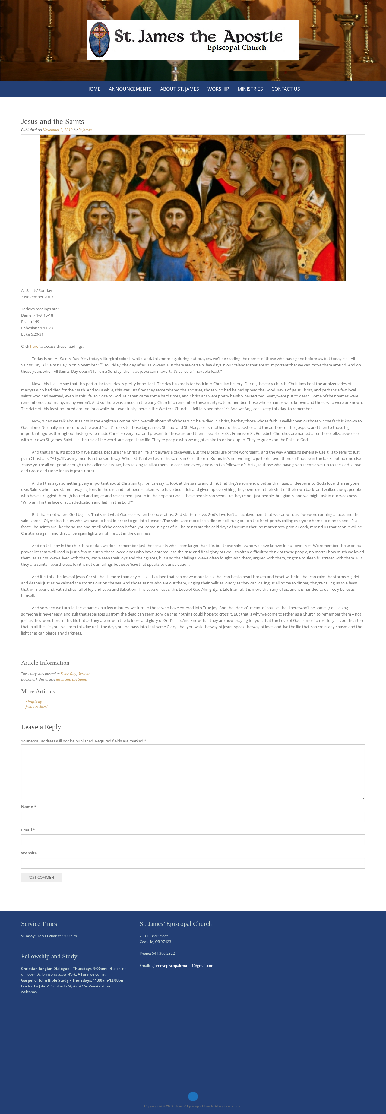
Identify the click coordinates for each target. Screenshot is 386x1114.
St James (85, 129)
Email (28, 830)
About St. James (179, 89)
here (34, 346)
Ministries (250, 89)
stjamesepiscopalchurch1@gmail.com (182, 965)
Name (28, 806)
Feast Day (68, 673)
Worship (218, 89)
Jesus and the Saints (72, 679)
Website (29, 853)
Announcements (130, 89)
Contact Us (285, 89)
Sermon (84, 673)
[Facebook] (193, 1096)
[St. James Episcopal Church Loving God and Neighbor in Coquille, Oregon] (193, 40)
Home (93, 89)
